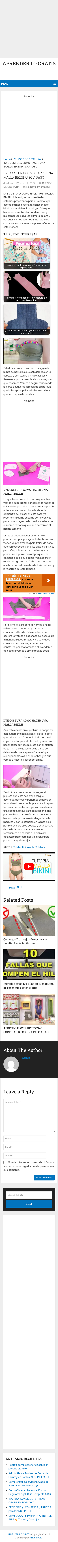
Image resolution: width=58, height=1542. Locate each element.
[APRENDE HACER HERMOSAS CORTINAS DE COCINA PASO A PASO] (29, 1009)
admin (9, 183)
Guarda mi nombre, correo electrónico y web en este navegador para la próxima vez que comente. (28, 1166)
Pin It (19, 887)
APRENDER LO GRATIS (29, 63)
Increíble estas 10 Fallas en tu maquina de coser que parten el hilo (28, 985)
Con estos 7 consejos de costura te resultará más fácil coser (25, 941)
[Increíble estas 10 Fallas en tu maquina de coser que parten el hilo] (29, 964)
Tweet (11, 887)
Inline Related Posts (46, 593)
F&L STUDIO (36, 1537)
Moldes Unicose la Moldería (29, 847)
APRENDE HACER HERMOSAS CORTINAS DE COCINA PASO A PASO (26, 1030)
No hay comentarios (38, 186)
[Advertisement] (29, 29)
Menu (5, 83)
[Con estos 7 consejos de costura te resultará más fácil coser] (29, 920)
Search (29, 1204)
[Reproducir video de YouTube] (29, 866)
